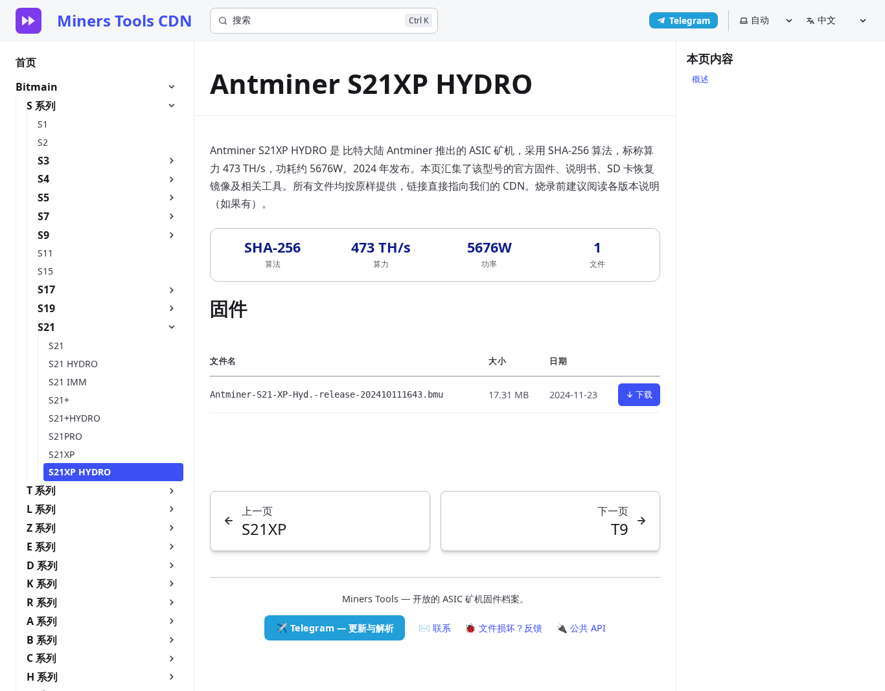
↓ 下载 (639, 394)
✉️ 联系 (435, 628)
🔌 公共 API (581, 628)
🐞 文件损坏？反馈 (503, 628)
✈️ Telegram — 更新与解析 (335, 628)
